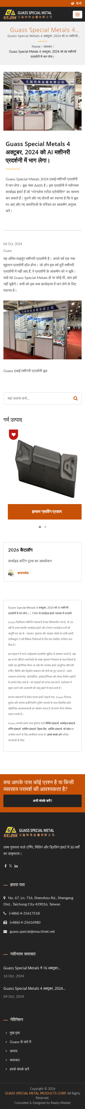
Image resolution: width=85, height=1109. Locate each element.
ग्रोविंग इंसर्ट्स (29, 729)
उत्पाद (13, 1051)
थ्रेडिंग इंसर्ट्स (55, 729)
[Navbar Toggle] (77, 14)
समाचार (48, 46)
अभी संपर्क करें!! (42, 801)
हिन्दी (79, 3)
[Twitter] (10, 866)
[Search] (75, 399)
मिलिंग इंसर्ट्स (52, 723)
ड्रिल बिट (42, 729)
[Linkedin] (16, 866)
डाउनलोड (23, 573)
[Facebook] (6, 866)
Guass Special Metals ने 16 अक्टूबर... (32, 967)
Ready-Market (60, 1103)
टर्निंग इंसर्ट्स (14, 729)
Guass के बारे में (20, 1042)
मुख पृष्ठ (15, 1033)
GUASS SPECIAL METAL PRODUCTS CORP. (35, 1093)
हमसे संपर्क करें (54, 734)
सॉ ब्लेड (66, 729)
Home (36, 46)
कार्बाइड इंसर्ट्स (67, 723)
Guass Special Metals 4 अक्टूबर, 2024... (34, 988)
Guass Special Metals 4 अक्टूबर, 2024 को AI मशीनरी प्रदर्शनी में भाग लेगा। (42, 54)
